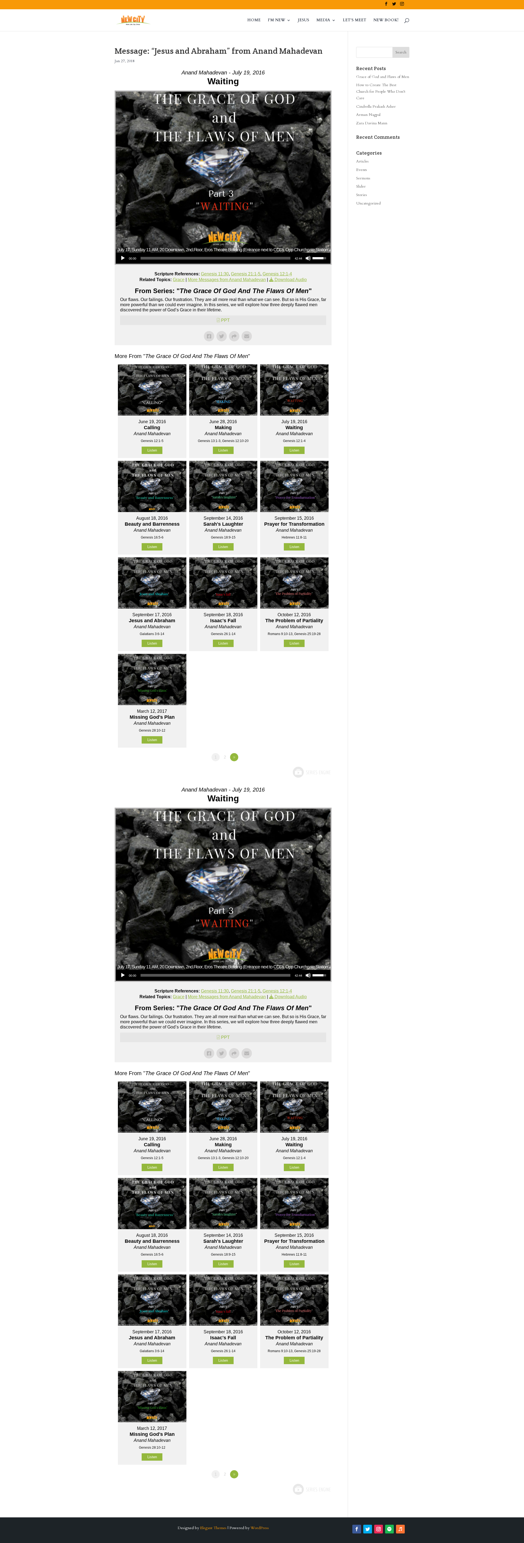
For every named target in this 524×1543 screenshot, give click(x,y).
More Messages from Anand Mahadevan (227, 279)
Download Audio (291, 279)
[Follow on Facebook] (356, 1529)
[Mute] (308, 258)
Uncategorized (368, 203)
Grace (178, 279)
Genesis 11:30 (215, 274)
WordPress (260, 1527)
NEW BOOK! (385, 20)
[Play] (123, 258)
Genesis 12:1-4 (277, 274)
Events (361, 169)
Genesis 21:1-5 (245, 274)
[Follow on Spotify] (389, 1529)
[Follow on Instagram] (378, 1529)
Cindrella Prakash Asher (376, 106)
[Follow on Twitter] (367, 1529)
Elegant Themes (213, 1527)
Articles (362, 161)
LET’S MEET (354, 20)
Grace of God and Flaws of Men (382, 76)
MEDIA (323, 20)
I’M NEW (276, 20)
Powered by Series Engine (311, 772)
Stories (361, 194)
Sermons (363, 178)
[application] (223, 258)
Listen (152, 450)
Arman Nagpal (368, 114)
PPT (225, 320)
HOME (254, 20)
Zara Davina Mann (371, 123)
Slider (361, 186)
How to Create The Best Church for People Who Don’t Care (380, 91)
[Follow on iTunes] (400, 1529)
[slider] (215, 258)
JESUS (303, 20)
